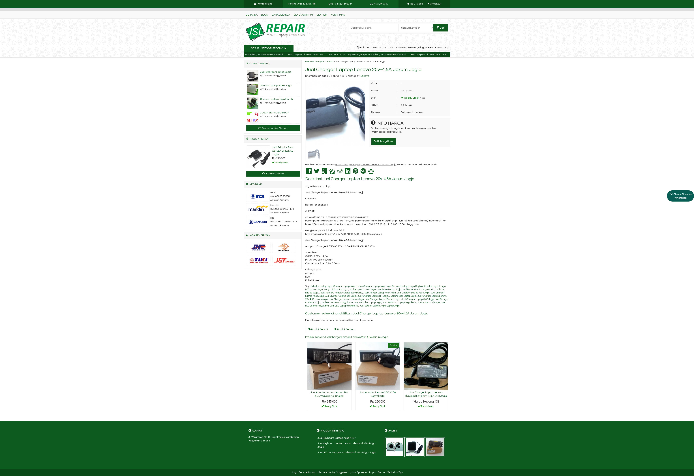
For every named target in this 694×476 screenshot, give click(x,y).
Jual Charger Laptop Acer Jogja (379, 293)
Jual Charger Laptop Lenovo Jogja (346, 299)
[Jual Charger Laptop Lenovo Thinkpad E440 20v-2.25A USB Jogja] (426, 366)
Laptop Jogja (393, 306)
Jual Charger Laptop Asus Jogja (413, 293)
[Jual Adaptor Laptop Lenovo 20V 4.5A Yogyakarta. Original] (329, 366)
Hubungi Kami (385, 141)
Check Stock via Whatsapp (682, 196)
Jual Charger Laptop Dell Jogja (340, 296)
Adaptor (320, 61)
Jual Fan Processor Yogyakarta (337, 302)
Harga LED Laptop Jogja (336, 289)
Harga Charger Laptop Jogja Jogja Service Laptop (382, 286)
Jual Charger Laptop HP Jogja (372, 296)
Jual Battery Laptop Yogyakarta (418, 289)
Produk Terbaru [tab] (346, 329)
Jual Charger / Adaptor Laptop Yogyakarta (340, 293)
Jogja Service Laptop (304, 472)
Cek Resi (321, 15)
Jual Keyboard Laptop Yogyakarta (400, 302)
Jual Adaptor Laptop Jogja (362, 289)
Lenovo (329, 61)
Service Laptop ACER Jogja (276, 85)
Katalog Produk (275, 173)
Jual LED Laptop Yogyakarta (344, 306)
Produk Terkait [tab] (319, 329)
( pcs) (417, 4)
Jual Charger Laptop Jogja (402, 296)
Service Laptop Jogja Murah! (276, 99)
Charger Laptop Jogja (344, 286)
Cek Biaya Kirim (303, 15)
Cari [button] (442, 28)
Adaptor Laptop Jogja (321, 286)
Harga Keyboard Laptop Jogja (423, 286)
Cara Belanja (281, 15)
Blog (264, 15)
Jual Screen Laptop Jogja (372, 306)
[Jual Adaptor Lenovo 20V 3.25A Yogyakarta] (377, 366)
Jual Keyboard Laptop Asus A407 (337, 438)
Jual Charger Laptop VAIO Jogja (417, 299)
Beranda (252, 15)
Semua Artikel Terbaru (275, 128)
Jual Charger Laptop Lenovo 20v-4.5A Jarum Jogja (363, 69)
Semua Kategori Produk (267, 48)
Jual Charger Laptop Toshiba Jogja (382, 299)
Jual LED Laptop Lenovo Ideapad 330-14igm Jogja (347, 452)
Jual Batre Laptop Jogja (389, 289)
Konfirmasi (338, 15)
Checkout (435, 4)
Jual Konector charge (429, 302)
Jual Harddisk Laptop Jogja (368, 302)
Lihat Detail (331, 407)
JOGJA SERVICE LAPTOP (274, 112)
